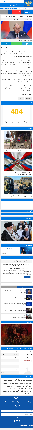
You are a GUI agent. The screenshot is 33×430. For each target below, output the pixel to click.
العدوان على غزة (6, 388)
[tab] (16, 261)
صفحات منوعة (22, 40)
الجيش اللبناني (21, 393)
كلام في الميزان (16, 405)
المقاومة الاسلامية (16, 388)
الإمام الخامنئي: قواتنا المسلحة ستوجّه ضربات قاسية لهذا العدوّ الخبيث (14, 291)
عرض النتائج (16, 279)
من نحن (29, 8)
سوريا (12, 383)
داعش (2, 383)
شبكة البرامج (19, 402)
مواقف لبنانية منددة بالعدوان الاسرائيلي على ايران (15, 310)
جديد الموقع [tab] (24, 287)
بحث (30, 206)
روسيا (21, 98)
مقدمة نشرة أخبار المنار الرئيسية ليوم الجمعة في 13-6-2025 (14, 297)
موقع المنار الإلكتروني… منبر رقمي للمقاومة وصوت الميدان (15, 304)
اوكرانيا (10, 386)
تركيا (24, 386)
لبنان (28, 380)
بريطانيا (17, 386)
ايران (14, 386)
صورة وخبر (29, 322)
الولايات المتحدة (26, 389)
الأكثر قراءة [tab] (8, 287)
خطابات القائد (29, 218)
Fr (12, 1)
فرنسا (5, 380)
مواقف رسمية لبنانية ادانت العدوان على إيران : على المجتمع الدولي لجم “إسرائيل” (15, 316)
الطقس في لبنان (9, 391)
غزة (30, 383)
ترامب (20, 386)
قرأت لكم (4, 402)
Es (20, 1)
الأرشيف (19, 8)
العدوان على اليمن (28, 391)
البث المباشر (17, 11)
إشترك (17, 417)
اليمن (7, 386)
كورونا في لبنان (22, 380)
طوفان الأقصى (18, 383)
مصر (31, 380)
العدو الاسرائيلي (17, 391)
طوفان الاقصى (25, 383)
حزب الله (29, 386)
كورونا (14, 380)
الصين (4, 391)
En (4, 1)
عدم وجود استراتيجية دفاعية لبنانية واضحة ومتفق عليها (19, 268)
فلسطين (9, 380)
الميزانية (28, 98)
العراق (11, 388)
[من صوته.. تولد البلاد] (16, 334)
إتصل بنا (24, 8)
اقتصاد (28, 40)
